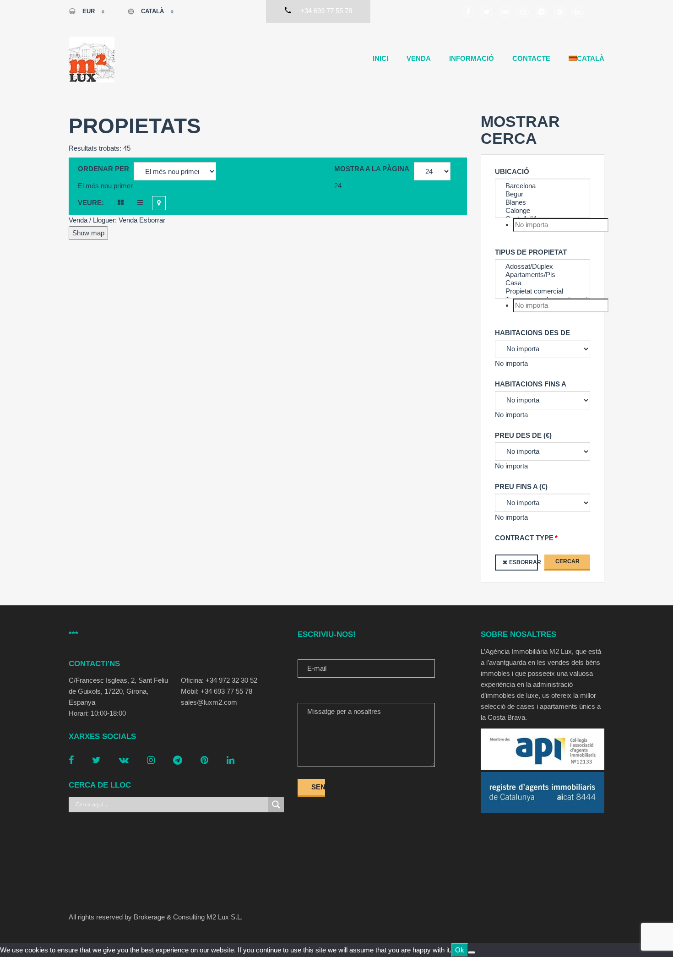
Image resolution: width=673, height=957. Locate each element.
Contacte (531, 58)
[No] (471, 952)
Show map (88, 233)
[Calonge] (543, 211)
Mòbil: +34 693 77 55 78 (216, 691)
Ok (459, 950)
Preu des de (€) (523, 435)
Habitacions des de (532, 333)
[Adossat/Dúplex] (543, 266)
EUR (89, 11)
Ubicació (512, 171)
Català (152, 11)
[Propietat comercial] (543, 291)
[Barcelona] (543, 186)
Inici (380, 58)
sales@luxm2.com (209, 702)
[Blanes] (543, 202)
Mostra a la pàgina (371, 169)
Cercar (567, 561)
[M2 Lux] (91, 59)
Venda (419, 58)
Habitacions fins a (530, 384)
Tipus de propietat (531, 252)
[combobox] (105, 186)
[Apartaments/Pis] (543, 275)
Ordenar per (103, 169)
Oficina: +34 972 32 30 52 (219, 680)
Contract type (524, 538)
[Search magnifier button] (276, 804)
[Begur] (543, 194)
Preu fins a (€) (521, 486)
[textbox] (560, 225)
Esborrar (523, 562)
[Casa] (543, 283)
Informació (471, 58)
